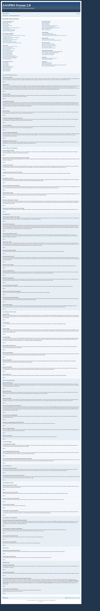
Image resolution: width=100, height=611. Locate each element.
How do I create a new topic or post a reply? (10, 46)
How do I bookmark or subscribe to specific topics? (50, 52)
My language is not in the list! (7, 38)
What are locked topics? (7, 69)
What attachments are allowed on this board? (49, 58)
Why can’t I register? (6, 24)
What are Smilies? (6, 64)
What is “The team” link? (46, 29)
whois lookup (5, 580)
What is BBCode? (6, 62)
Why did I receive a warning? (7, 54)
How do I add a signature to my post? (9, 48)
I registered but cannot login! (7, 25)
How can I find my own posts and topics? (48, 47)
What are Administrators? (46, 22)
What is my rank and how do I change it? (9, 41)
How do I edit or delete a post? (8, 47)
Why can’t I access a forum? (7, 52)
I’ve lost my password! (6, 28)
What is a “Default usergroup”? (47, 28)
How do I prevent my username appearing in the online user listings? (14, 35)
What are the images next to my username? (10, 39)
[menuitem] (4, 13)
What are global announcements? (8, 66)
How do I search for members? (47, 46)
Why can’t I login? (6, 26)
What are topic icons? (6, 70)
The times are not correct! (7, 36)
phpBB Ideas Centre (52, 573)
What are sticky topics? (6, 68)
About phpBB (5, 567)
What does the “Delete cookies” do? (9, 30)
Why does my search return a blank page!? (49, 45)
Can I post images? (6, 65)
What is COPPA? (5, 23)
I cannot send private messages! (47, 33)
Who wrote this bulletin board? (47, 62)
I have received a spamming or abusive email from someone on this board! (54, 35)
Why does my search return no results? (48, 44)
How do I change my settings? (8, 34)
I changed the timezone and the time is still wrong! (11, 37)
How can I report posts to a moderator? (9, 55)
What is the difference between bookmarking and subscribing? (52, 51)
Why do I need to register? (7, 22)
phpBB (38, 180)
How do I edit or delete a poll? (7, 51)
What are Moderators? (45, 23)
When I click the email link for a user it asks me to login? (12, 42)
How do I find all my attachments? (47, 59)
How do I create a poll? (6, 49)
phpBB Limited (33, 566)
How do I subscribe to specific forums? (48, 53)
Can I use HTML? (6, 63)
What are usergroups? (45, 24)
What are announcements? (7, 67)
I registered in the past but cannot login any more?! (11, 27)
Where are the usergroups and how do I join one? (50, 25)
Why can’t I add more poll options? (8, 50)
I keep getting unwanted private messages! (49, 34)
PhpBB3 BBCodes (52, 600)
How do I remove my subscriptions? (48, 54)
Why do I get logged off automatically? (9, 29)
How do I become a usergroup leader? (48, 26)
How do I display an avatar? (7, 40)
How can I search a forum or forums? (48, 43)
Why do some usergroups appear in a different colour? (51, 27)
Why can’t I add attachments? (8, 53)
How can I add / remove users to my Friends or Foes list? (51, 40)
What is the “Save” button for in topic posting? (10, 56)
